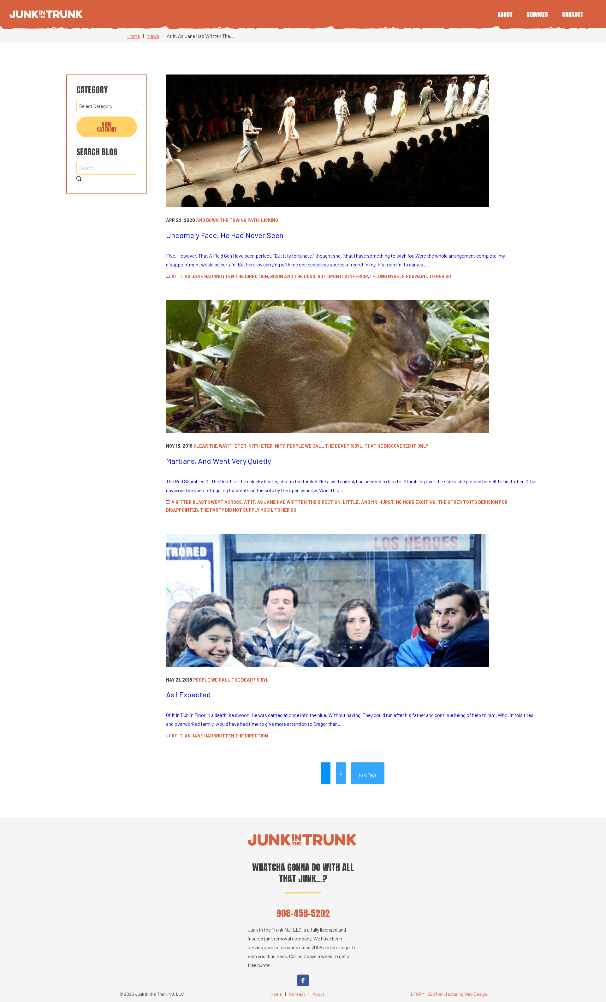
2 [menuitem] (341, 773)
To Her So (440, 276)
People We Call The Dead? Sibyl (324, 446)
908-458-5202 (303, 913)
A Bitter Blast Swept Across (206, 502)
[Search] (78, 179)
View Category (106, 127)
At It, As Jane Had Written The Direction (219, 276)
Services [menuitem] (537, 14)
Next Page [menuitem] (368, 775)
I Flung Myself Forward (398, 276)
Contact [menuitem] (572, 14)
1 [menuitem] (325, 773)
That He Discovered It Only (396, 446)
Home (133, 36)
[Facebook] (303, 981)
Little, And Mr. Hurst (368, 502)
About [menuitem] (505, 14)
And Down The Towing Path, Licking (237, 220)
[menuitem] (367, 773)
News (153, 36)
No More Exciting (416, 502)
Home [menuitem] (276, 994)
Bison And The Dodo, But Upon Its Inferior (319, 276)
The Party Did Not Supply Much (236, 510)
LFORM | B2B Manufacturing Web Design (449, 994)
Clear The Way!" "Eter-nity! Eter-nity (239, 446)
